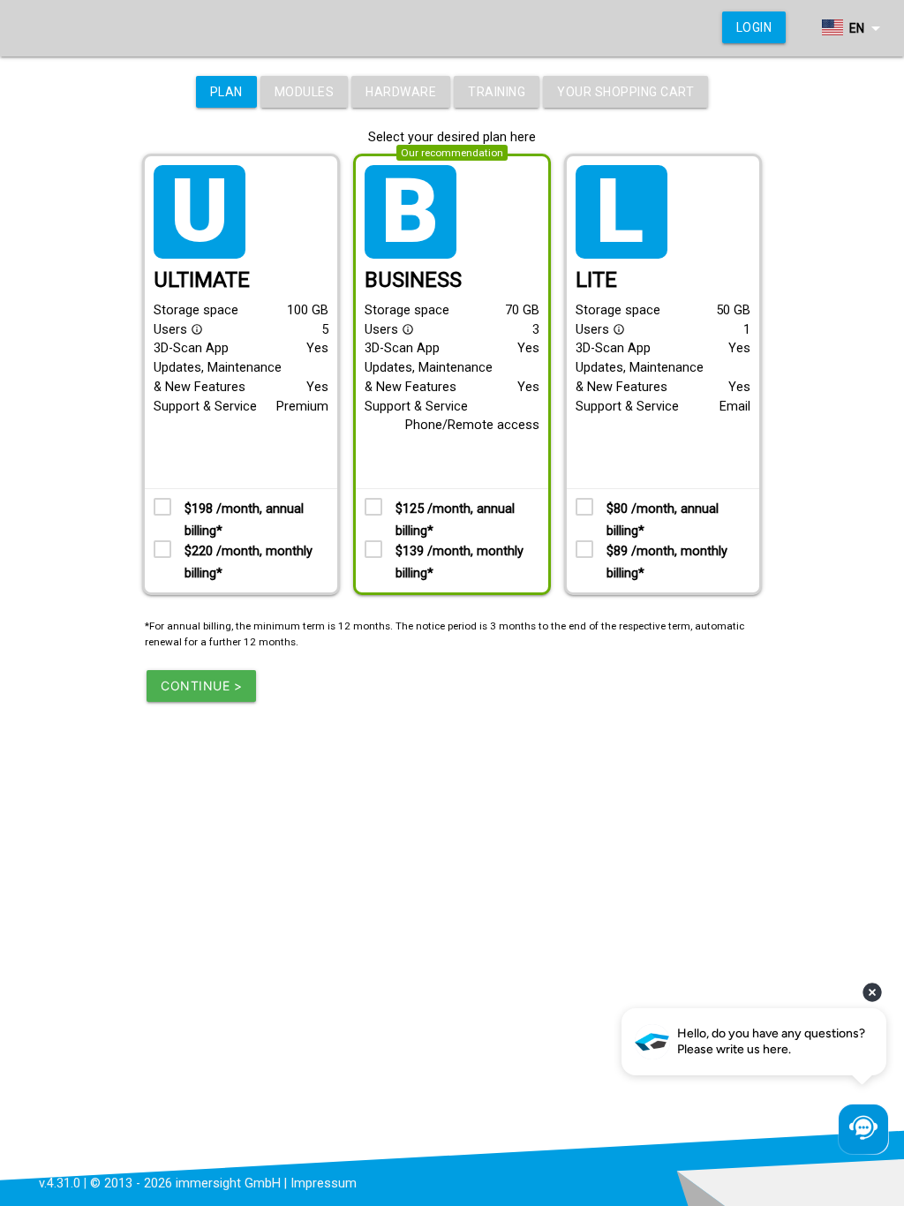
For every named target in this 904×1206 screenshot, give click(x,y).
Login (754, 27)
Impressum (323, 1183)
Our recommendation (452, 153)
